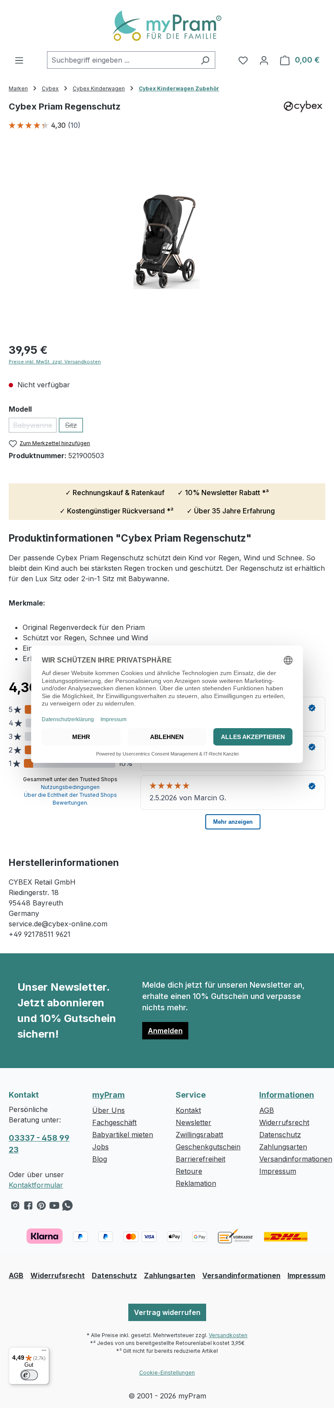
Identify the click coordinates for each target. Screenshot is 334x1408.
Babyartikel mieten (122, 1134)
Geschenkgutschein (208, 1146)
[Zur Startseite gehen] (167, 25)
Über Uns (108, 1110)
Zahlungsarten (283, 1146)
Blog (99, 1159)
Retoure (189, 1171)
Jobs (100, 1146)
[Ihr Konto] (264, 60)
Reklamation (196, 1183)
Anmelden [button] (165, 1030)
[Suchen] (205, 60)
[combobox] (121, 60)
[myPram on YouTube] (54, 1207)
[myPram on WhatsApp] (67, 1207)
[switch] (29, 1375)
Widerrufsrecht (284, 1122)
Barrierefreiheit (200, 1159)
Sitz (74, 427)
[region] (167, 241)
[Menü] (19, 60)
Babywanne (35, 427)
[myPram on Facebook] (28, 1207)
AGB (266, 1110)
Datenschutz (280, 1134)
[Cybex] (303, 119)
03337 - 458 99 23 (39, 1143)
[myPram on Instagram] (15, 1207)
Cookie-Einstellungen (167, 1372)
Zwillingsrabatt (199, 1134)
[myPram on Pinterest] (41, 1207)
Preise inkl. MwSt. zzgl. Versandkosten (55, 362)
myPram (108, 1094)
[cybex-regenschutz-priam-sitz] (167, 241)
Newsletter (193, 1122)
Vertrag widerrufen (167, 1312)
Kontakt (188, 1110)
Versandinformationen (295, 1159)
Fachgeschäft (114, 1122)
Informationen (286, 1094)
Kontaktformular (36, 1185)
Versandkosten (228, 1335)
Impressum (277, 1171)
